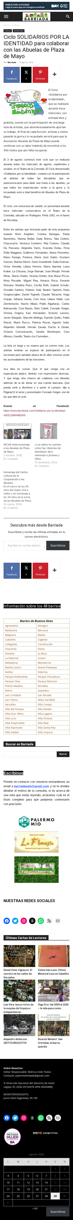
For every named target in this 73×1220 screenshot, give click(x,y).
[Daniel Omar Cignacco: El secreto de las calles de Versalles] (19, 956)
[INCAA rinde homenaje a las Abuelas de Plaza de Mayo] (17, 431)
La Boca (42, 653)
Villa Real (43, 723)
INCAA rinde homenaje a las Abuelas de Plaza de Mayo (17, 448)
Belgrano (10, 635)
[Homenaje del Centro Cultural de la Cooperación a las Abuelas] (19, 490)
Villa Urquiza (45, 732)
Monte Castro (13, 667)
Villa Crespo (45, 704)
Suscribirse (57, 545)
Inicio (6, 25)
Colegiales (11, 644)
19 (28, 1189)
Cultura (15, 25)
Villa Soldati (12, 732)
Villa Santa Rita (46, 727)
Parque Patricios (47, 681)
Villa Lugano (45, 713)
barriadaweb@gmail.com (31, 786)
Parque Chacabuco (49, 676)
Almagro (43, 625)
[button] (6, 16)
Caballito (10, 639)
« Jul (35, 1208)
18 (18, 1189)
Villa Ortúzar (45, 718)
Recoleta (43, 686)
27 (37, 1196)
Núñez (9, 672)
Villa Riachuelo (14, 727)
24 (8, 1196)
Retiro (8, 690)
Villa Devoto (45, 709)
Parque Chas (12, 681)
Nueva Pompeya (47, 667)
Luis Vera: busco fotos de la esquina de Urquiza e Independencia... (18, 1008)
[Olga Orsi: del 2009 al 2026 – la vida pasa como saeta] (54, 991)
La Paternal (11, 658)
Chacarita (10, 649)
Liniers (42, 658)
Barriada (12, 62)
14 (46, 1182)
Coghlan (42, 639)
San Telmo (11, 699)
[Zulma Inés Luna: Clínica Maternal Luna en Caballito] (54, 956)
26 (28, 1196)
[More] (54, 75)
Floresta (10, 653)
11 (18, 1182)
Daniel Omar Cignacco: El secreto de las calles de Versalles (18, 974)
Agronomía (11, 625)
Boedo (41, 635)
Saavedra (43, 690)
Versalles (10, 704)
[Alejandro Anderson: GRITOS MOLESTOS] (19, 1025)
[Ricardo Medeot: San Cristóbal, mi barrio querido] (54, 1025)
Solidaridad (18, 30)
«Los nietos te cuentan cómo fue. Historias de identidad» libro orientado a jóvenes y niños (48, 451)
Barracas (43, 630)
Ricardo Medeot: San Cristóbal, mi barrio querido (50, 1043)
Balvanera (11, 630)
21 (46, 1189)
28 (46, 1196)
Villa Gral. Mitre (14, 713)
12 (28, 1182)
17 (8, 1189)
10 (8, 1182)
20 (37, 1189)
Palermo (42, 672)
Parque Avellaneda (16, 676)
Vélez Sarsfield (46, 699)
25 (18, 1196)
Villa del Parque (14, 709)
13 (37, 1182)
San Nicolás (45, 695)
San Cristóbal (13, 695)
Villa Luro (10, 718)
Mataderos (11, 662)
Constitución (45, 644)
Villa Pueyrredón (15, 723)
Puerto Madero (14, 686)
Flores (41, 649)
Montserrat (44, 662)
